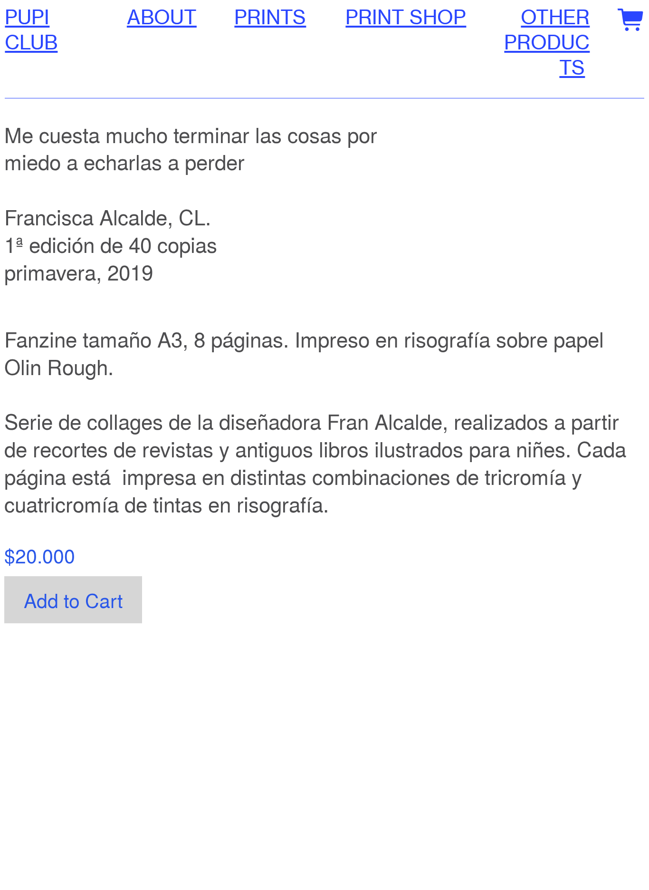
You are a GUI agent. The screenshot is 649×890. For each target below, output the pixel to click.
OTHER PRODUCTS (547, 42)
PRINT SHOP (405, 17)
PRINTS (270, 17)
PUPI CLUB (31, 29)
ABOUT (162, 17)
